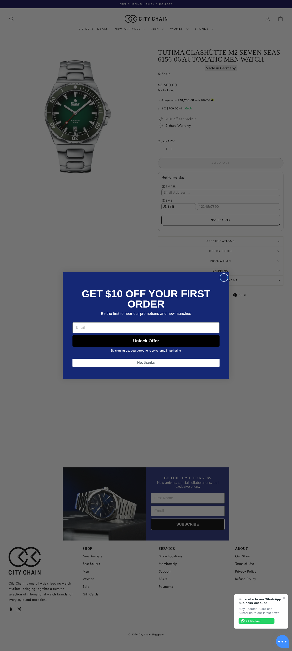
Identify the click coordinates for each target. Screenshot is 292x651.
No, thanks (146, 362)
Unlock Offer (146, 341)
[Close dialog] (224, 277)
